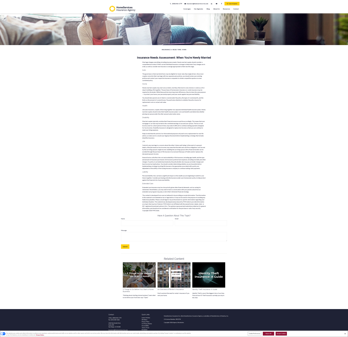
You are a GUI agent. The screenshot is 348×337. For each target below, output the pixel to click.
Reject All (268, 333)
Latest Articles (146, 317)
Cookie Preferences (254, 333)
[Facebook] (221, 3)
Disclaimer (144, 329)
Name (123, 218)
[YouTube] (217, 3)
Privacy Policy (145, 321)
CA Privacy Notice (147, 323)
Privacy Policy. (40, 335)
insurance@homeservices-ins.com (197, 3)
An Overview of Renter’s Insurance (171, 289)
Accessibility (145, 325)
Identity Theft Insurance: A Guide (204, 289)
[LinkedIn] (212, 3)
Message (124, 230)
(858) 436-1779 (177, 3)
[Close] (345, 334)
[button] (187, 8)
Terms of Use (145, 327)
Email (176, 218)
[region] (174, 334)
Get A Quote (233, 3)
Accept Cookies (281, 333)
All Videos (144, 319)
